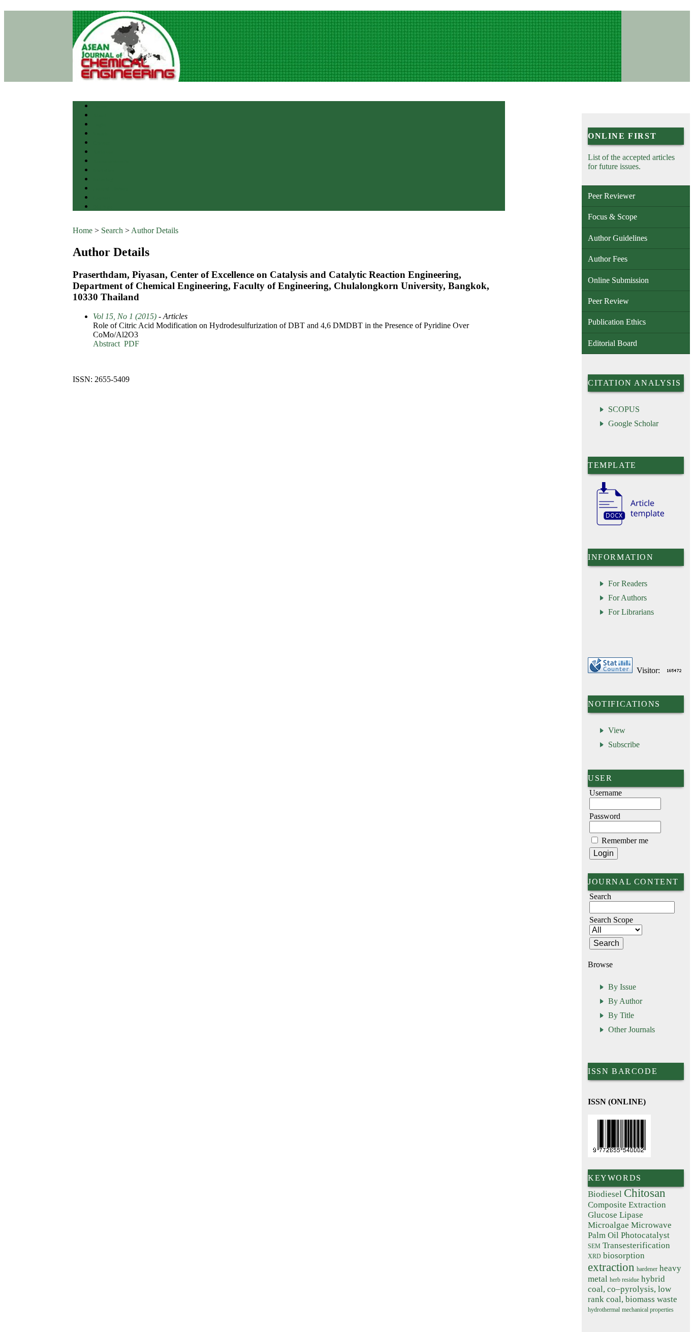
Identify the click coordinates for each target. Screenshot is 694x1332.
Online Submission (618, 280)
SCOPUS (624, 409)
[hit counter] (674, 670)
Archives (103, 152)
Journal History (111, 189)
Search (100, 134)
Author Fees (607, 259)
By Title (621, 1015)
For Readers (627, 583)
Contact (102, 198)
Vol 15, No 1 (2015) (124, 316)
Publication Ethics (617, 322)
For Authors (627, 597)
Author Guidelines (617, 238)
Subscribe (624, 744)
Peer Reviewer (611, 196)
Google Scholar (633, 423)
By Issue (622, 986)
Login (100, 125)
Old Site (102, 207)
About (100, 115)
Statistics (103, 170)
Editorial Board (612, 343)
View (616, 730)
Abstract (106, 343)
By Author (625, 1001)
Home (99, 106)
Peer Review (608, 301)
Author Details (154, 230)
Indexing (103, 179)
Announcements (111, 161)
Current (101, 143)
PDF (131, 343)
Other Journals (631, 1029)
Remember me (625, 840)
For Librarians (631, 612)
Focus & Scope (612, 216)
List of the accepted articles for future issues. (631, 162)
